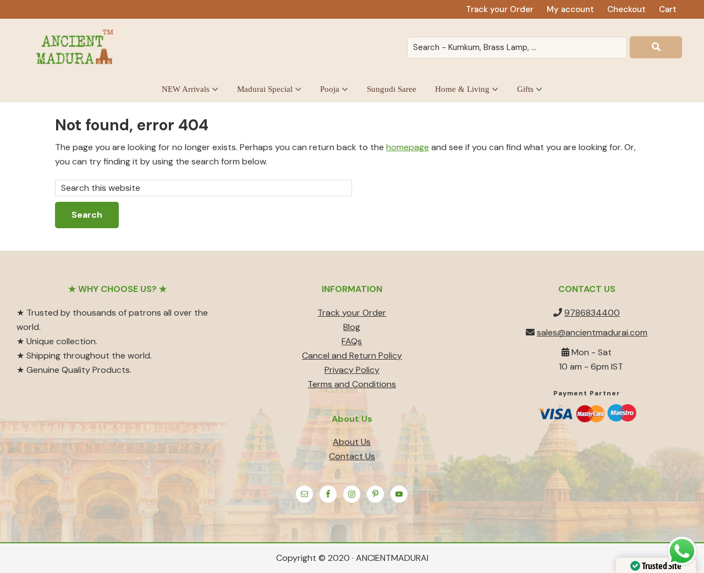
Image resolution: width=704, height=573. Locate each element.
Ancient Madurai (77, 47)
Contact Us (352, 456)
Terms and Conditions (351, 384)
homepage (407, 147)
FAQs (352, 341)
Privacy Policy (352, 370)
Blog (351, 327)
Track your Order (351, 312)
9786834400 (592, 312)
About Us (352, 442)
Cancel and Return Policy (352, 355)
